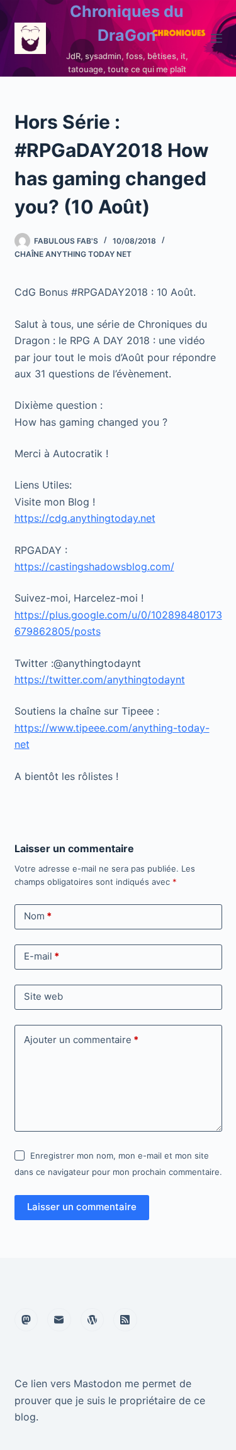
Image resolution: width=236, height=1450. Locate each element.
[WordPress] (92, 1320)
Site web (43, 996)
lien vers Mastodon (76, 1383)
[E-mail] (59, 1320)
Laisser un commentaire (82, 1207)
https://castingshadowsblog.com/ (94, 566)
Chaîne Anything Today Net (73, 254)
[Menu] (216, 38)
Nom (38, 916)
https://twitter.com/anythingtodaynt (99, 679)
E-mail (41, 956)
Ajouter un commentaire (81, 1040)
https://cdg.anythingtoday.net (84, 518)
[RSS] (125, 1320)
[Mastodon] (26, 1320)
